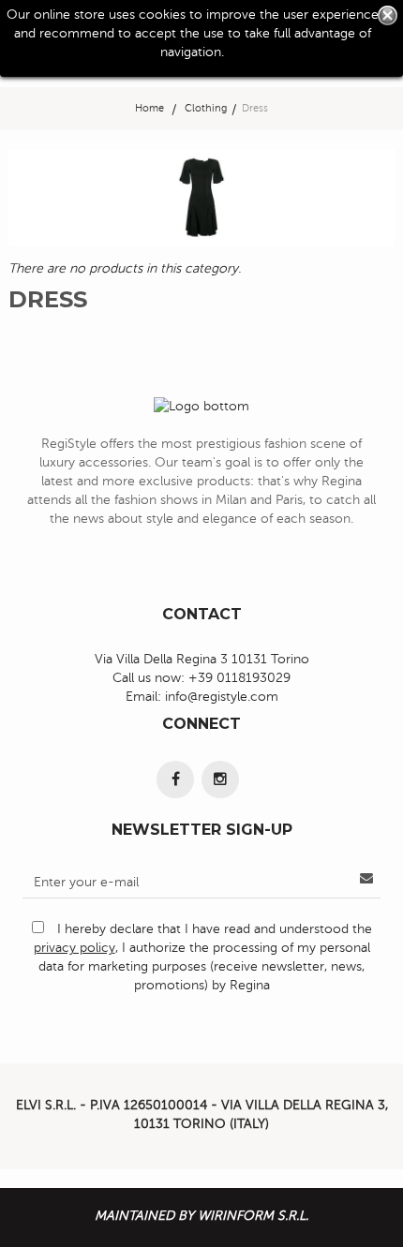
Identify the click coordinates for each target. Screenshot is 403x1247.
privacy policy (74, 948)
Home (149, 108)
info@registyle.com (221, 697)
